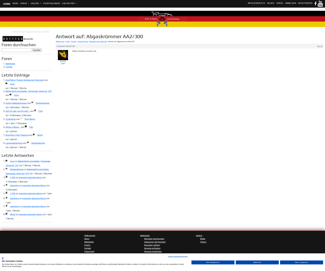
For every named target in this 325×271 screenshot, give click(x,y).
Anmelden (290, 3)
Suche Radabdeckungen (16, 103)
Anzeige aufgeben (152, 248)
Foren (23, 3)
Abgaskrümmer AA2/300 (98, 42)
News (15, 3)
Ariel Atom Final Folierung (17, 135)
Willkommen (60, 42)
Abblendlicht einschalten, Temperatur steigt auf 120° (29, 91)
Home (2, 32)
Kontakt (87, 248)
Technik (9, 67)
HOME (7, 3)
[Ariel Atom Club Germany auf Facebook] (315, 4)
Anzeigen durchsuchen (154, 239)
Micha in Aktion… (13, 127)
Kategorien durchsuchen (155, 242)
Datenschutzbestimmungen (178, 256)
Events (87, 245)
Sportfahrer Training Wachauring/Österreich (25, 80)
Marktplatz (10, 64)
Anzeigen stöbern (152, 245)
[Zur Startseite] (162, 19)
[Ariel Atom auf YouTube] (320, 5)
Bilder (270, 3)
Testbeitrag (11, 119)
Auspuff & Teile (83, 42)
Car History (68, 3)
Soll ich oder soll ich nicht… (17, 111)
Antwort (9, 32)
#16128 (319, 46)
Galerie (35, 3)
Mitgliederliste (256, 3)
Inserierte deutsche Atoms (30, 177)
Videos (279, 3)
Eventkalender (51, 3)
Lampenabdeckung (14, 143)
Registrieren (305, 3)
